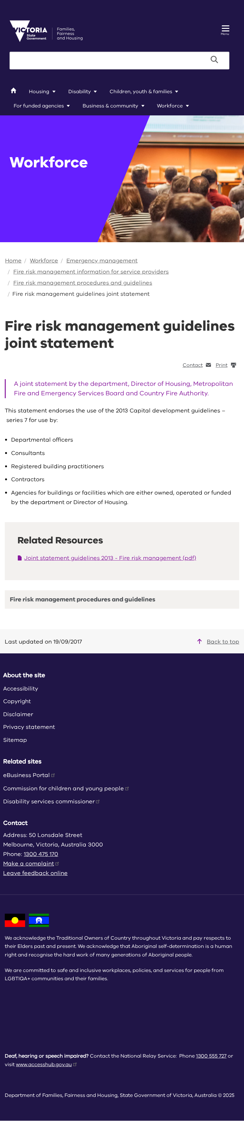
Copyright (17, 701)
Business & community (110, 105)
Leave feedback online (35, 873)
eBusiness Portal (26, 775)
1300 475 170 (41, 854)
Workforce (170, 105)
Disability (79, 91)
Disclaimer (18, 714)
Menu (225, 34)
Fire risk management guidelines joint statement (81, 294)
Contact (193, 365)
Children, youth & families (141, 91)
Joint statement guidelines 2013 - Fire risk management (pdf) (110, 558)
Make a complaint (28, 863)
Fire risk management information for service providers (91, 271)
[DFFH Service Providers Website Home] (46, 30)
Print (221, 365)
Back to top (223, 641)
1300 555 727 (211, 1056)
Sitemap (15, 740)
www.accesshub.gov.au (44, 1064)
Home (13, 260)
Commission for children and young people (63, 788)
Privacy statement (29, 727)
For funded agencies (39, 105)
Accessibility (20, 688)
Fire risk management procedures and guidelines (82, 283)
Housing (39, 91)
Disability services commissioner (49, 801)
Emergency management (102, 260)
